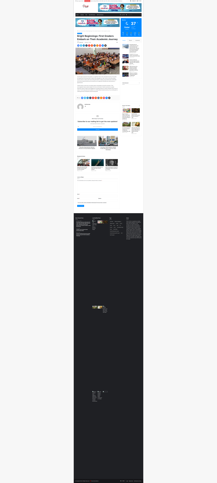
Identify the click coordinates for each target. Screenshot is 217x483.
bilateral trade (112, 223)
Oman (115, 227)
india (117, 225)
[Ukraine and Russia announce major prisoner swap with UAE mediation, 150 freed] (125, 61)
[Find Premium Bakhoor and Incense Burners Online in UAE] (136, 110)
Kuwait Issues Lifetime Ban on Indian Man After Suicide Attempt (97, 168)
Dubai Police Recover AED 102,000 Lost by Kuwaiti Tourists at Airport (82, 168)
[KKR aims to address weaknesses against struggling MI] (125, 74)
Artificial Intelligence (118, 221)
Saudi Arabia (115, 229)
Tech (86, 14)
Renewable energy (120, 227)
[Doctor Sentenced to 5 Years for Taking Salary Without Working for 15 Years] (111, 162)
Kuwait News (80, 33)
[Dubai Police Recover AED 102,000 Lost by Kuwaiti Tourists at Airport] (83, 162)
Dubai (111, 225)
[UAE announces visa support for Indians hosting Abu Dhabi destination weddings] (125, 68)
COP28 (117, 223)
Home (77, 14)
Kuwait (111, 227)
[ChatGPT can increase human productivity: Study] (125, 56)
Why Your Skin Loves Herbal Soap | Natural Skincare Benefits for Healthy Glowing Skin (136, 130)
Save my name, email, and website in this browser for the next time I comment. (92, 202)
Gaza (114, 225)
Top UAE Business (92, 14)
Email (78, 198)
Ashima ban (81, 42)
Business (82, 14)
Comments (137, 40)
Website (99, 198)
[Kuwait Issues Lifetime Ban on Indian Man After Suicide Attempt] (97, 162)
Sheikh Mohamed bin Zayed (114, 231)
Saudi (111, 229)
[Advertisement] (131, 93)
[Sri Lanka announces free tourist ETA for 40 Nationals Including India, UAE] (126, 124)
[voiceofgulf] (85, 6)
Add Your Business (100, 14)
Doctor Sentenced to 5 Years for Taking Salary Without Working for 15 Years (111, 168)
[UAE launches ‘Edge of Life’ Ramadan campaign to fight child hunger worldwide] (105, 433)
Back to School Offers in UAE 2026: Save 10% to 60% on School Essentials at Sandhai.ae (126, 116)
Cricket (121, 223)
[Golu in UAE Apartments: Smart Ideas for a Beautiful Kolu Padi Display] (94, 263)
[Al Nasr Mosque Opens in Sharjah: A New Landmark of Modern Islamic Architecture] (100, 395)
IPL (120, 225)
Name (78, 194)
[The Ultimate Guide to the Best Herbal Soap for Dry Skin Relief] (105, 348)
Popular (124, 40)
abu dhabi (111, 221)
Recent (130, 40)
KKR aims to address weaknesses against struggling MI (133, 74)
